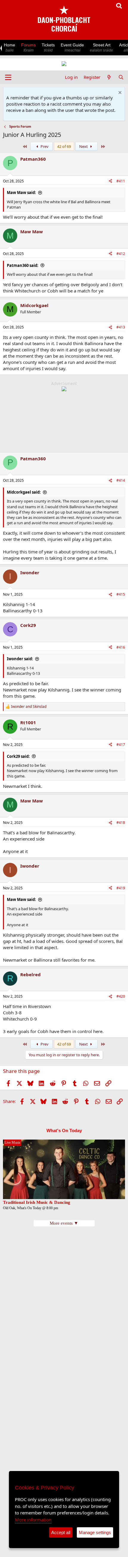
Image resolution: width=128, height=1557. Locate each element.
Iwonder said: (20, 658)
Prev (44, 146)
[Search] (121, 77)
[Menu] (8, 77)
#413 (120, 327)
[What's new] (109, 77)
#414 (120, 480)
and (28, 706)
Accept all (60, 1532)
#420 (120, 996)
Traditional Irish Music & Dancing (36, 1202)
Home (9, 47)
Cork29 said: (18, 756)
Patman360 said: (22, 265)
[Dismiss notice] (119, 93)
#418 (120, 822)
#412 (120, 253)
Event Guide (72, 47)
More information (33, 1519)
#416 (120, 647)
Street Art (101, 47)
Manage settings (95, 1532)
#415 (120, 594)
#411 (120, 181)
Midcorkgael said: (24, 492)
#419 (120, 888)
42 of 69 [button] (64, 146)
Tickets (48, 47)
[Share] (110, 181)
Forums (28, 47)
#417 (120, 744)
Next (84, 146)
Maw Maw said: (21, 192)
